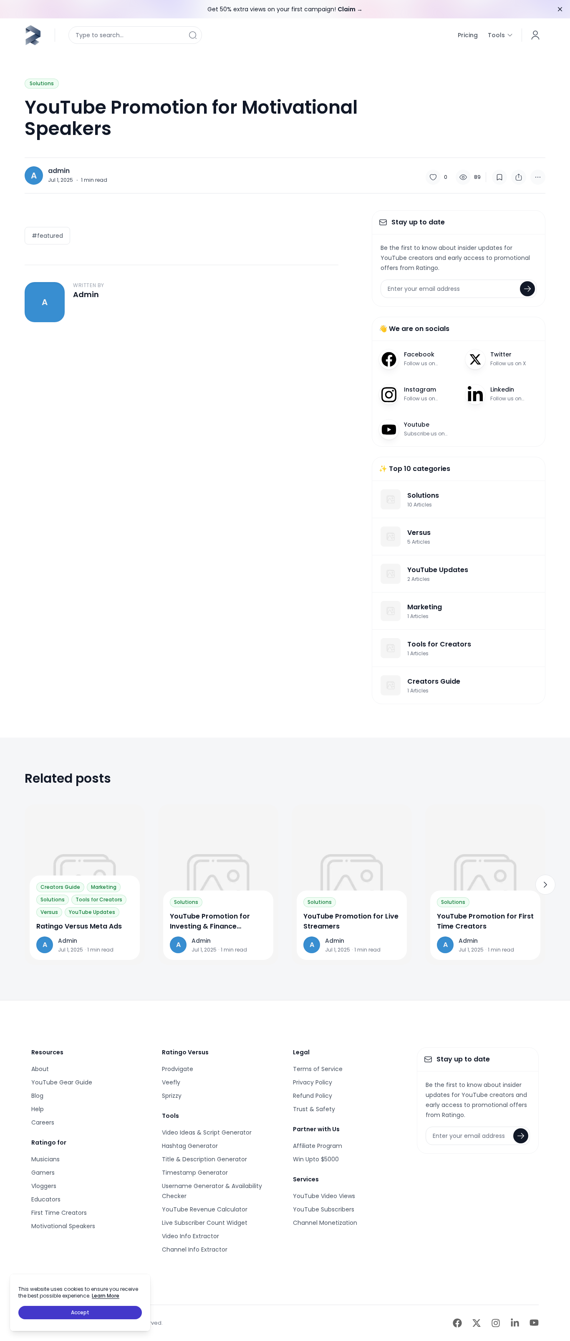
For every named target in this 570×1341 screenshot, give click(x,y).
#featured (47, 236)
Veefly (171, 1082)
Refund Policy (312, 1096)
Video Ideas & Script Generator (207, 1132)
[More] (537, 177)
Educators (46, 1199)
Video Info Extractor (190, 1236)
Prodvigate (177, 1069)
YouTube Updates (92, 912)
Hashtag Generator (190, 1146)
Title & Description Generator (204, 1159)
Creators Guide (60, 887)
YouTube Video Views (324, 1196)
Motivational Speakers (63, 1226)
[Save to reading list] (499, 177)
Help (37, 1109)
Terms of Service (318, 1069)
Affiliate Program (317, 1146)
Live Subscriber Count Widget (204, 1223)
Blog (37, 1096)
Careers (42, 1122)
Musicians (45, 1159)
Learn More (105, 1295)
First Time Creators (59, 1213)
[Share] (518, 177)
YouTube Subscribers (323, 1209)
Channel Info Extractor (194, 1249)
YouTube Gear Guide (61, 1082)
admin (59, 171)
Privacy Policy (312, 1082)
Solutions (42, 83)
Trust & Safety (314, 1109)
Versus (49, 912)
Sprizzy (172, 1096)
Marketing (103, 887)
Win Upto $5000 (316, 1159)
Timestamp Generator (195, 1172)
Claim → (350, 9)
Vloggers (43, 1186)
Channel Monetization (325, 1223)
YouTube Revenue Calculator (204, 1209)
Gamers (43, 1172)
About (40, 1069)
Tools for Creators (99, 899)
